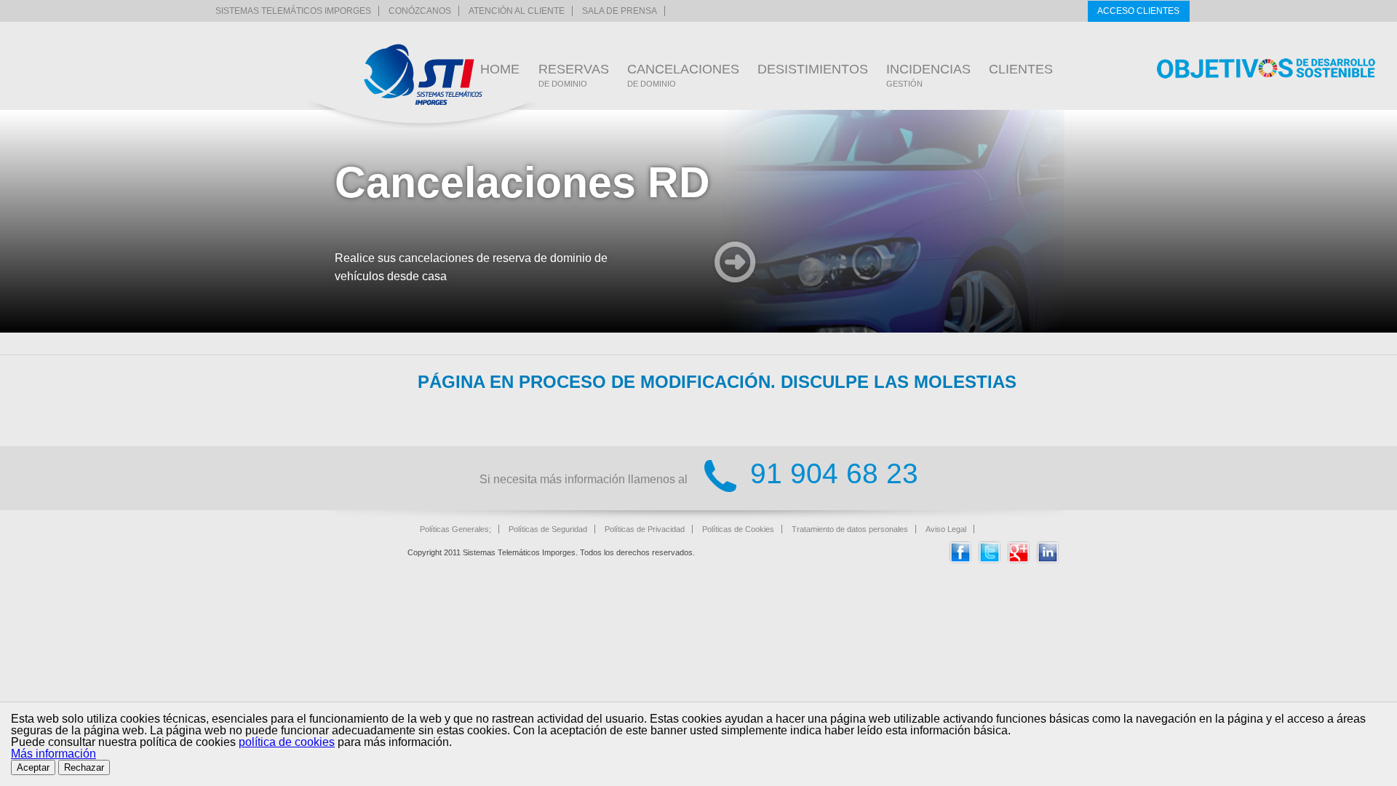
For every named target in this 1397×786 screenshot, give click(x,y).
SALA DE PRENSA (619, 11)
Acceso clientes (1138, 11)
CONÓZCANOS (420, 11)
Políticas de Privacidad (645, 529)
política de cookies (287, 742)
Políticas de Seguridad (548, 529)
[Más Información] (735, 264)
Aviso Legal (946, 529)
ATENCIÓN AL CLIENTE (517, 11)
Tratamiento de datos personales (850, 529)
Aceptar (33, 767)
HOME (500, 69)
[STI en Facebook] (960, 560)
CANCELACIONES (683, 75)
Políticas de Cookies (738, 529)
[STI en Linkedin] (1047, 560)
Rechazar (84, 767)
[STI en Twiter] (989, 560)
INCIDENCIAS (928, 75)
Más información (53, 753)
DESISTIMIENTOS (812, 69)
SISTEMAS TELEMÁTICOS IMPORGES (293, 11)
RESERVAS (573, 75)
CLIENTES (1021, 69)
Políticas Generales (454, 529)
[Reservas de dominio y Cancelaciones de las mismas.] (423, 74)
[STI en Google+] (1018, 560)
